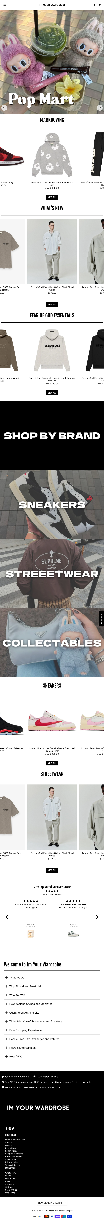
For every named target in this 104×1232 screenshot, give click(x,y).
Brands (8, 1181)
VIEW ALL (52, 197)
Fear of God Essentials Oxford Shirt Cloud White (52, 288)
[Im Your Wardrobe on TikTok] (13, 1129)
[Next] (100, 108)
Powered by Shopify (63, 1211)
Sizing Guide (10, 1148)
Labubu (8, 1175)
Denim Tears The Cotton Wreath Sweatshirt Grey (52, 183)
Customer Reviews (13, 1156)
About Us (9, 1142)
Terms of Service (12, 1165)
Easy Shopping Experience (25, 1030)
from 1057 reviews (52, 894)
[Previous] (4, 108)
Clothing (9, 1187)
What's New (10, 1173)
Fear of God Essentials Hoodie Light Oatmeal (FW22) (52, 379)
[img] (52, 891)
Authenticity (10, 1159)
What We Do (16, 977)
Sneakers (9, 1184)
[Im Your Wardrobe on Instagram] (10, 1129)
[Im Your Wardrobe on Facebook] (6, 1129)
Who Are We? (17, 995)
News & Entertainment (23, 1047)
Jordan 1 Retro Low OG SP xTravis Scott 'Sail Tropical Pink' (52, 749)
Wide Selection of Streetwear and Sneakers (35, 1021)
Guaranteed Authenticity (24, 1012)
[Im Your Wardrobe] (52, 5)
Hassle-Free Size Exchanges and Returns (34, 1039)
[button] (7, 917)
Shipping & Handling (14, 1153)
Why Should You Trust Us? (25, 986)
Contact (8, 1145)
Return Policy (11, 1151)
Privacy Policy (11, 1162)
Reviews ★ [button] (101, 618)
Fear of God (10, 1178)
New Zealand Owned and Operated (31, 1003)
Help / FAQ (15, 1056)
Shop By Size (11, 1190)
